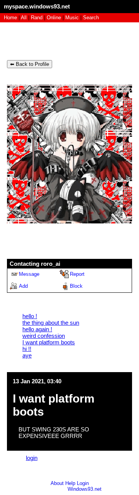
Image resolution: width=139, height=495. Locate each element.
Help (70, 483)
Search (91, 17)
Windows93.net (85, 489)
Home (10, 17)
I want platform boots (48, 342)
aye (27, 355)
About (57, 483)
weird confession (43, 335)
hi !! (26, 349)
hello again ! (37, 329)
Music (72, 17)
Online (54, 17)
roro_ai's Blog (36, 40)
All (24, 17)
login (31, 458)
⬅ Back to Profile (29, 64)
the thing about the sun (50, 322)
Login (83, 483)
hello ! (29, 316)
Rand (36, 17)
